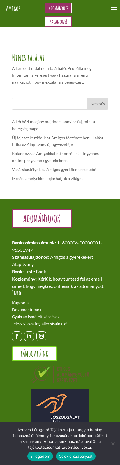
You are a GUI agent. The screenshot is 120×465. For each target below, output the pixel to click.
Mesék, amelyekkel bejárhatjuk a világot (47, 178)
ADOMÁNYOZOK (42, 218)
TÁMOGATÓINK (34, 353)
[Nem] (113, 444)
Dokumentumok (26, 309)
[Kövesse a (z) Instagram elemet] (41, 336)
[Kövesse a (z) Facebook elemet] (17, 336)
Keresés (98, 103)
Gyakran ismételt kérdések (35, 316)
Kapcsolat (21, 302)
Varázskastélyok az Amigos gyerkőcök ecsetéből (55, 169)
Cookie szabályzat (76, 456)
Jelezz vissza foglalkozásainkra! (40, 323)
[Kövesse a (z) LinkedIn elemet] (29, 336)
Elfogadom (40, 456)
